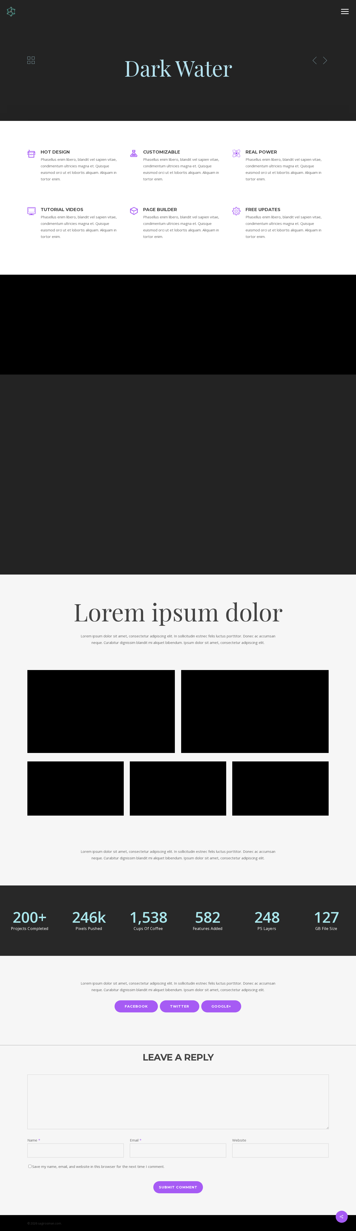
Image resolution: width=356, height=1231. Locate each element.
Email (135, 1140)
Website (239, 1140)
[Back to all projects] (31, 60)
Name (33, 1140)
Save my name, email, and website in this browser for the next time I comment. (98, 1166)
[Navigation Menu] (345, 11)
